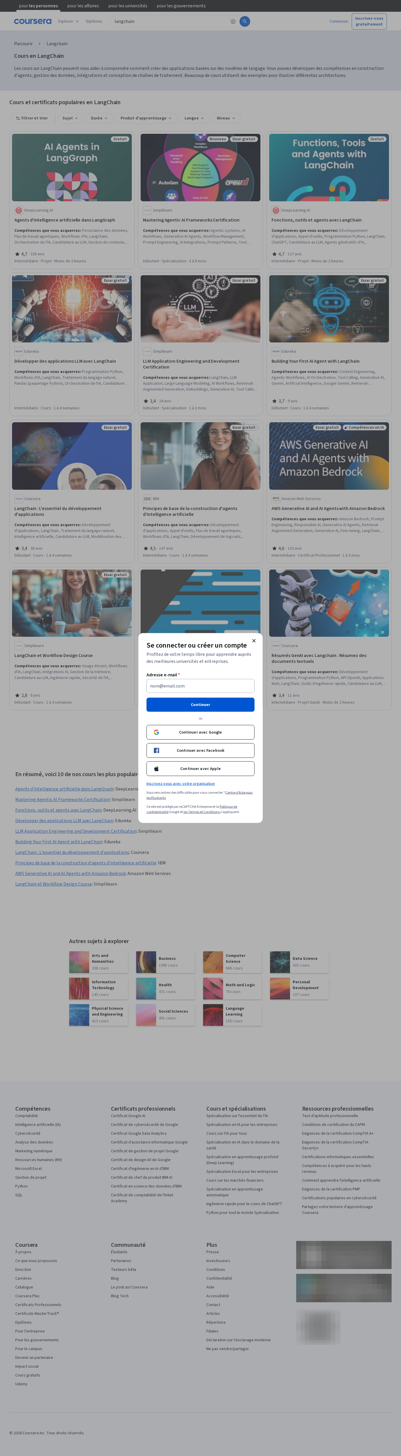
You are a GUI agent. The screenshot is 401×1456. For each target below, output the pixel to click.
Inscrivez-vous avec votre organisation (180, 784)
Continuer (200, 705)
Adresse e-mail (163, 675)
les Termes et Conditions (201, 812)
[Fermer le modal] (254, 641)
